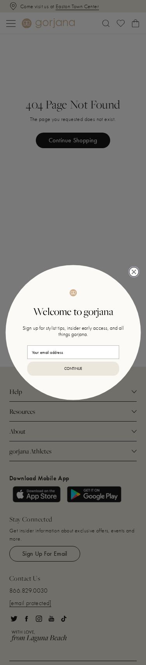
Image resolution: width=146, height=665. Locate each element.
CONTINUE (73, 368)
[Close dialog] (133, 271)
